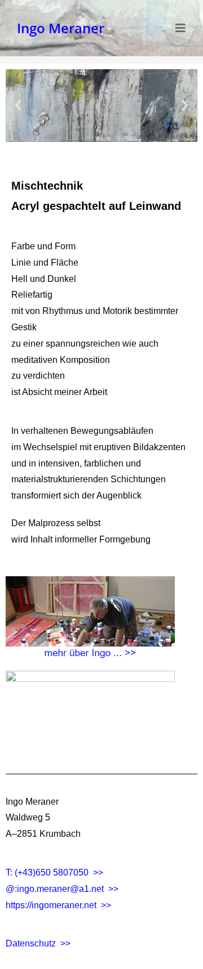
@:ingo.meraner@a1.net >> (62, 889)
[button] (18, 105)
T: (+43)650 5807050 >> (54, 872)
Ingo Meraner (60, 28)
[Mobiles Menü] (180, 27)
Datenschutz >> (38, 943)
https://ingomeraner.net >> (58, 905)
